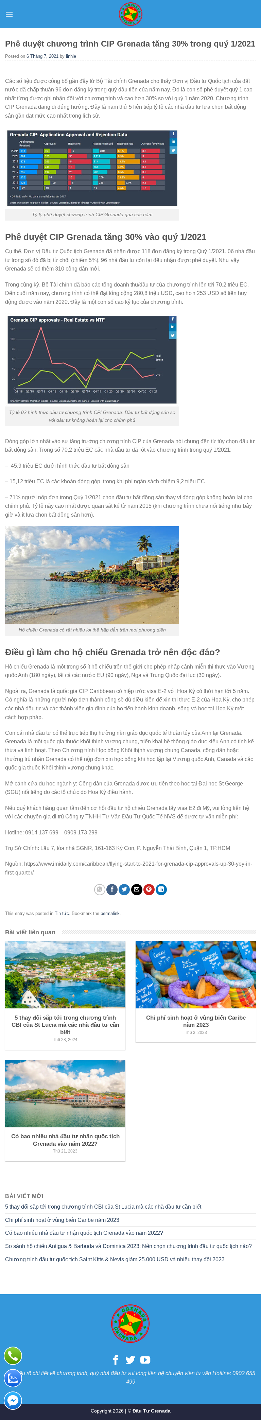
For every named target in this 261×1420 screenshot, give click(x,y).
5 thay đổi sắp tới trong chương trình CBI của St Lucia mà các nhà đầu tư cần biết (103, 1207)
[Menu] (9, 14)
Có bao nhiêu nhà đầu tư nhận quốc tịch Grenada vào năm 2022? (84, 1233)
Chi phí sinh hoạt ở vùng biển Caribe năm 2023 (62, 1220)
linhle (71, 56)
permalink (110, 913)
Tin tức (62, 913)
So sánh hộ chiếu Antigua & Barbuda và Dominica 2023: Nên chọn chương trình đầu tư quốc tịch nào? (128, 1246)
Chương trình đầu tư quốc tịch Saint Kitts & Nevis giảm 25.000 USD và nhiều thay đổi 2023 (115, 1259)
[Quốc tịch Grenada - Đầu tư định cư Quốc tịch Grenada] (130, 14)
